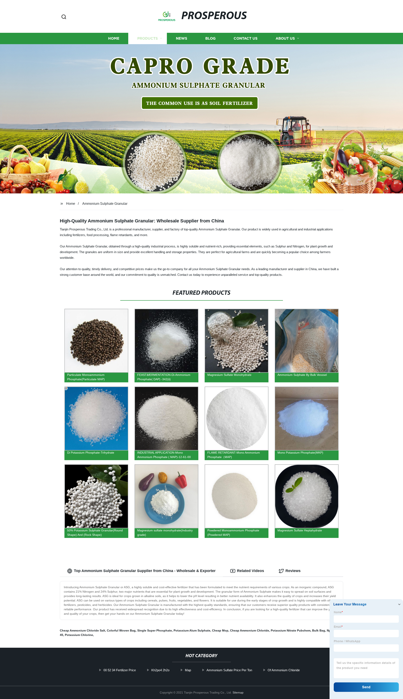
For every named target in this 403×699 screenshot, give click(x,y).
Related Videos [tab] (250, 571)
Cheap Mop (220, 630)
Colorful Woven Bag (121, 630)
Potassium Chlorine (79, 635)
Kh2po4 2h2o (160, 670)
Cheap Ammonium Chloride (249, 630)
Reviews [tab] (293, 571)
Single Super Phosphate (154, 630)
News (181, 38)
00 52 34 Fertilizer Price (119, 670)
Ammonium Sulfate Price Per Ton (229, 670)
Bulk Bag (318, 630)
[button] (64, 17)
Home (113, 38)
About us (285, 38)
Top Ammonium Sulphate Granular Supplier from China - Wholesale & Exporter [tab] (145, 571)
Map (188, 670)
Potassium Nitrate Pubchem (290, 630)
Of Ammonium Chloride (284, 670)
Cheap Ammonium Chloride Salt (82, 630)
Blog (210, 38)
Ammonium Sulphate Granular (104, 203)
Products (147, 38)
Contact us (246, 38)
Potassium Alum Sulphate (192, 630)
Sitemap (238, 692)
